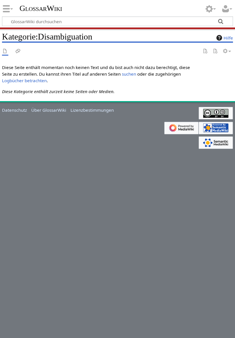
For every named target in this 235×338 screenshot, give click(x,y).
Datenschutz (14, 110)
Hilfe (228, 38)
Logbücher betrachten (24, 80)
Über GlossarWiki (48, 110)
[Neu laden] (215, 51)
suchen (129, 74)
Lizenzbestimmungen (92, 110)
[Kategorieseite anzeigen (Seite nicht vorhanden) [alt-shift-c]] (5, 51)
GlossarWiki (40, 8)
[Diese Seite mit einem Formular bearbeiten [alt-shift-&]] (205, 51)
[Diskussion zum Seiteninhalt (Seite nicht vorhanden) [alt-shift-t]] (18, 51)
